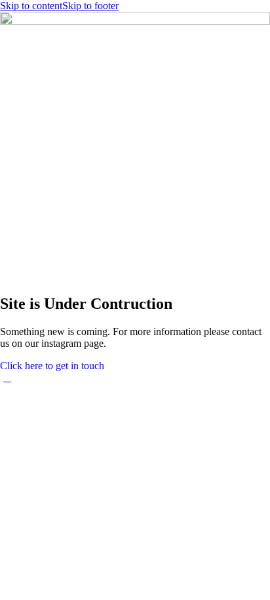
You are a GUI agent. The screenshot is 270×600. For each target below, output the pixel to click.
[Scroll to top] (7, 377)
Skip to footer (90, 5)
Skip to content (31, 5)
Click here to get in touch (52, 365)
